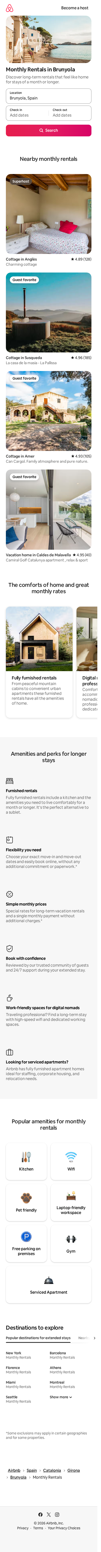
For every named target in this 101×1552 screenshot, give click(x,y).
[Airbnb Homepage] (9, 8)
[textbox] (27, 115)
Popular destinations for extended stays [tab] (38, 1338)
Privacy (22, 1528)
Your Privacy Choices (64, 1528)
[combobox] (49, 98)
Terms (38, 1528)
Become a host (74, 8)
